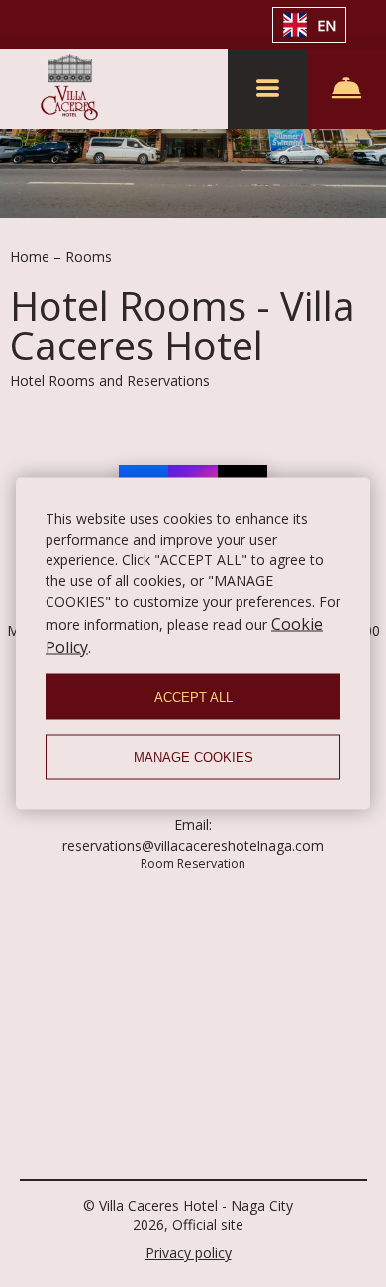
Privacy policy (188, 1252)
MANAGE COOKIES (193, 756)
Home (31, 257)
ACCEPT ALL (193, 696)
